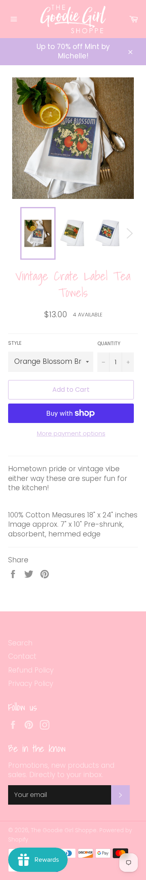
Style (14, 343)
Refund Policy (31, 670)
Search (20, 643)
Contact (22, 656)
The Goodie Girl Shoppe (64, 830)
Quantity (108, 343)
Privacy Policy (30, 683)
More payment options (71, 433)
